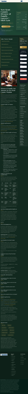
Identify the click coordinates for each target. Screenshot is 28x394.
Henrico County (7, 301)
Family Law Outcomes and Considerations (7, 50)
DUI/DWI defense (12, 304)
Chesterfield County (14, 301)
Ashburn (21, 124)
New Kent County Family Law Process (7, 47)
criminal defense (7, 304)
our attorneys (11, 305)
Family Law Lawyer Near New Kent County (7, 59)
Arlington (21, 127)
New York (21, 138)
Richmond (21, 130)
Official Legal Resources (5, 44)
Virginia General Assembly (9, 121)
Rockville (21, 132)
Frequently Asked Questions (6, 62)
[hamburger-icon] (21, 1)
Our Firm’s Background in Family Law (7, 53)
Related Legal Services (5, 65)
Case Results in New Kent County (6, 56)
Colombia (21, 143)
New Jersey (21, 135)
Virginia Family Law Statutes (5, 41)
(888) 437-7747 (23, 41)
